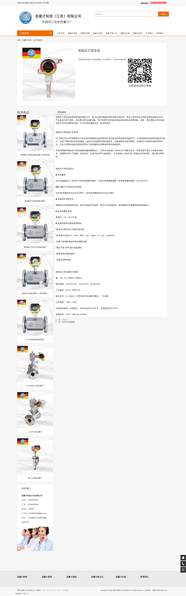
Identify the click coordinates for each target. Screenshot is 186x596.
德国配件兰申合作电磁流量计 (35, 247)
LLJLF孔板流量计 (35, 431)
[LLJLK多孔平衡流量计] (35, 364)
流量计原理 (85, 33)
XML (59, 590)
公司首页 (61, 33)
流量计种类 (72, 33)
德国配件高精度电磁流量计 (35, 201)
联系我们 (160, 33)
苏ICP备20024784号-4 (50, 590)
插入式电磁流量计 (35, 478)
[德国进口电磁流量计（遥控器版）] (35, 271)
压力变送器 (38, 40)
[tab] (62, 113)
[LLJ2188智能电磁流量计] (35, 318)
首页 (19, 40)
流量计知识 (137, 33)
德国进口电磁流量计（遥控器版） (35, 293)
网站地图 (66, 590)
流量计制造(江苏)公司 (159, 590)
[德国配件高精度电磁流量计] (35, 179)
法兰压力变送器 (68, 322)
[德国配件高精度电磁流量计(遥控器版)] (35, 133)
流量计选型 (97, 33)
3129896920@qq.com (37, 513)
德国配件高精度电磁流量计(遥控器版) (35, 154)
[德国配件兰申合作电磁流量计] (35, 225)
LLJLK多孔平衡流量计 (35, 385)
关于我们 (149, 33)
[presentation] (62, 113)
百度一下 (26, 593)
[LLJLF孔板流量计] (35, 410)
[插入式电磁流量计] (35, 456)
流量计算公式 (111, 33)
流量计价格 (125, 33)
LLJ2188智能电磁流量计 (35, 339)
